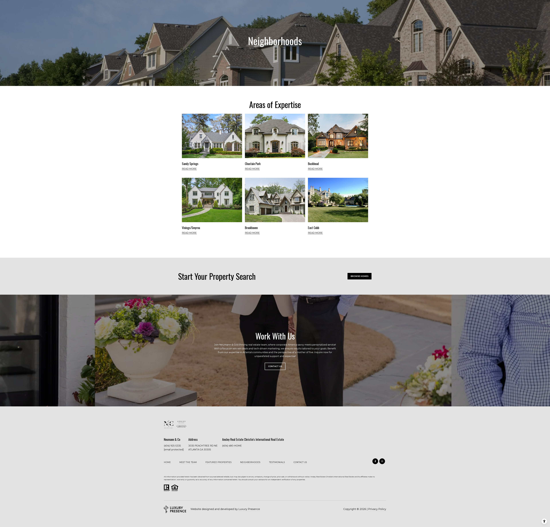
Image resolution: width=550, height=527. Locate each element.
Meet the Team (188, 462)
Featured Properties (218, 462)
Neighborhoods (250, 462)
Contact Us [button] (275, 366)
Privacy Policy (377, 509)
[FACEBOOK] (375, 461)
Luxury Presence (249, 509)
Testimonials (277, 462)
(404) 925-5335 (172, 445)
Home (167, 462)
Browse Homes (359, 276)
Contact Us (300, 462)
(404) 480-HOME (232, 445)
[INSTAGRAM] (382, 461)
